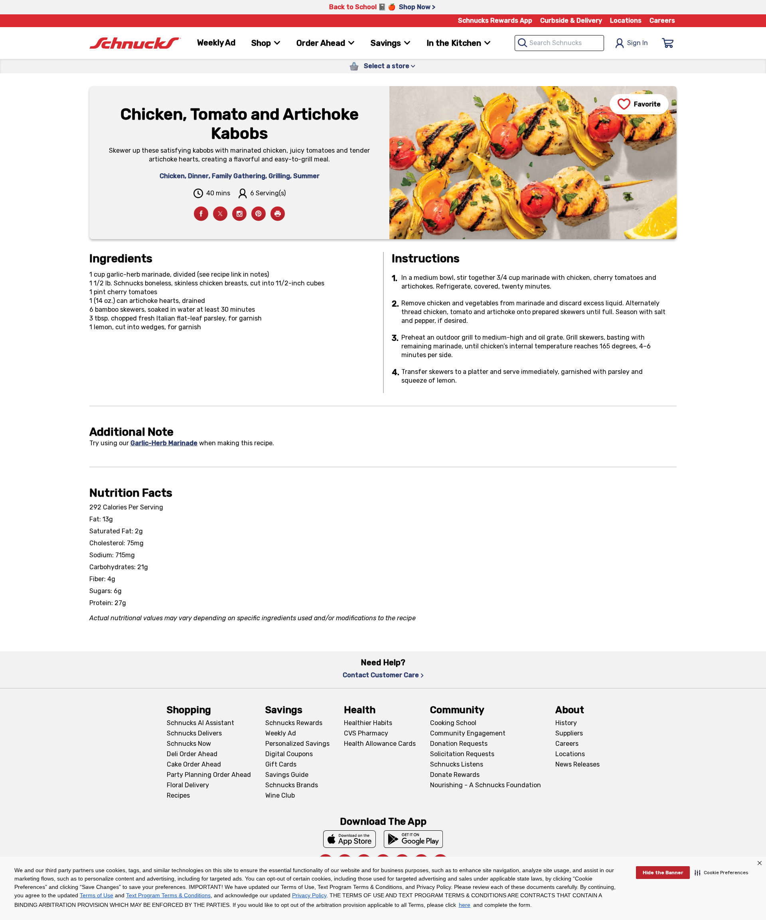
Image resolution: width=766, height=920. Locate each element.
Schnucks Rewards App (495, 20)
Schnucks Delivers (194, 733)
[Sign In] (668, 43)
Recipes (178, 795)
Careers (662, 20)
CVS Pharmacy (366, 733)
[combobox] (559, 43)
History (566, 723)
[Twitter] (220, 213)
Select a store (386, 66)
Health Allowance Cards (380, 743)
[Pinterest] (258, 213)
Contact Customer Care (381, 675)
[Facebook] (201, 213)
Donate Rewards (455, 774)
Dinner (198, 176)
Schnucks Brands (291, 785)
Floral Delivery (188, 785)
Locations (626, 20)
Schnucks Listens (456, 764)
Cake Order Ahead (194, 764)
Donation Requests (459, 743)
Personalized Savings (297, 743)
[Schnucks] (135, 43)
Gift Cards (280, 764)
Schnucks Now (189, 743)
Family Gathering (238, 176)
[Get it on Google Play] (413, 839)
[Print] (277, 213)
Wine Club (280, 795)
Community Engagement (467, 733)
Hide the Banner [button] (663, 872)
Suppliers (569, 733)
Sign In (637, 43)
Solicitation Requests (462, 754)
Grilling (279, 176)
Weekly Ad (216, 42)
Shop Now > (417, 7)
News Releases (577, 764)
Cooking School (453, 723)
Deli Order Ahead (192, 754)
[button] (721, 872)
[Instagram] (239, 213)
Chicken (172, 176)
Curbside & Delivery (571, 20)
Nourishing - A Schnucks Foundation (485, 785)
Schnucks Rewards (293, 723)
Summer (306, 176)
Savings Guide (286, 774)
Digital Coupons (289, 754)
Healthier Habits (368, 723)
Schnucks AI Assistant (200, 723)
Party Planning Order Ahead (209, 774)
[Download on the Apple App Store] (349, 839)
